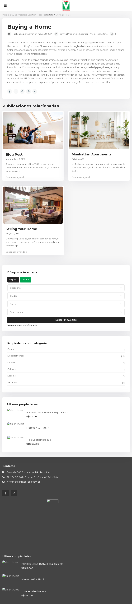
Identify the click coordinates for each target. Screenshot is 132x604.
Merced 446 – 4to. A (37, 427)
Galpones (12, 369)
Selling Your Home (21, 229)
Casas (10, 349)
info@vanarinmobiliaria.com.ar (23, 481)
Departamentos (15, 355)
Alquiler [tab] (13, 279)
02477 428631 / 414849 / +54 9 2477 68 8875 (32, 476)
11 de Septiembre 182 (38, 439)
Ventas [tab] (25, 279)
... (19, 171)
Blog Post (14, 154)
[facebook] (5, 493)
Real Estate (102, 34)
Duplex (11, 362)
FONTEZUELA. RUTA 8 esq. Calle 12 (47, 412)
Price (92, 34)
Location (84, 34)
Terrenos (12, 382)
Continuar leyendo (15, 177)
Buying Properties (69, 34)
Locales (11, 375)
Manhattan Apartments (92, 154)
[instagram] (14, 493)
